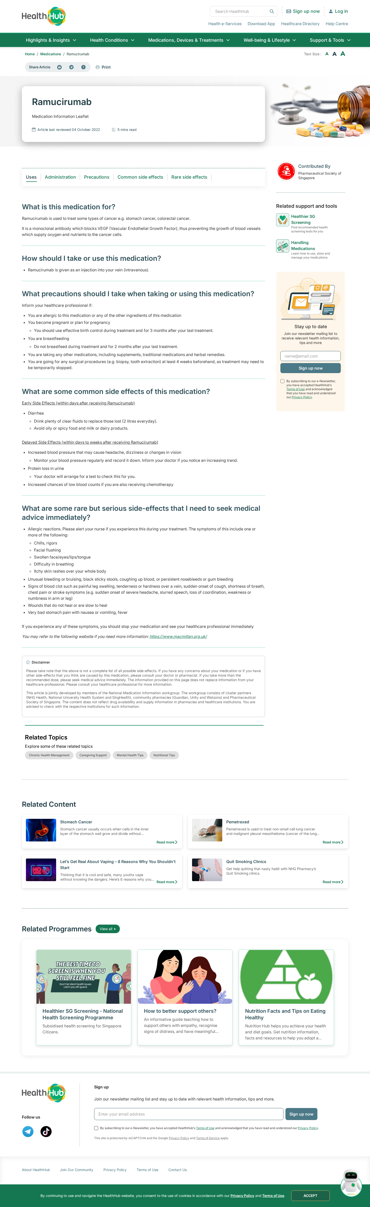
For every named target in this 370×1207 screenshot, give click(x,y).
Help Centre (337, 23)
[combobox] (244, 11)
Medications (50, 54)
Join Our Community (76, 1170)
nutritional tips (164, 755)
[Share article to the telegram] (71, 67)
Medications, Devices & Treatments (186, 40)
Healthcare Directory (300, 23)
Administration (60, 177)
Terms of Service (208, 1138)
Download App (261, 23)
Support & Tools (327, 40)
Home (30, 54)
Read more (165, 842)
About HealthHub (36, 1170)
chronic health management (49, 755)
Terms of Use (295, 389)
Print (106, 67)
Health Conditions (109, 40)
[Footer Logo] (44, 1093)
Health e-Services (225, 23)
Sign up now (306, 11)
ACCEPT (310, 1195)
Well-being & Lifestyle (267, 40)
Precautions (96, 177)
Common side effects (140, 177)
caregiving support (93, 755)
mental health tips (130, 755)
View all (106, 929)
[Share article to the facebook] (84, 67)
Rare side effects (189, 177)
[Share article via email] (59, 67)
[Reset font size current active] (334, 54)
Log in (341, 11)
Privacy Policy (302, 397)
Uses (31, 177)
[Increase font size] (343, 54)
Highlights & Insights (48, 40)
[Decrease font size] (326, 54)
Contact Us (177, 1170)
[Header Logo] (44, 16)
